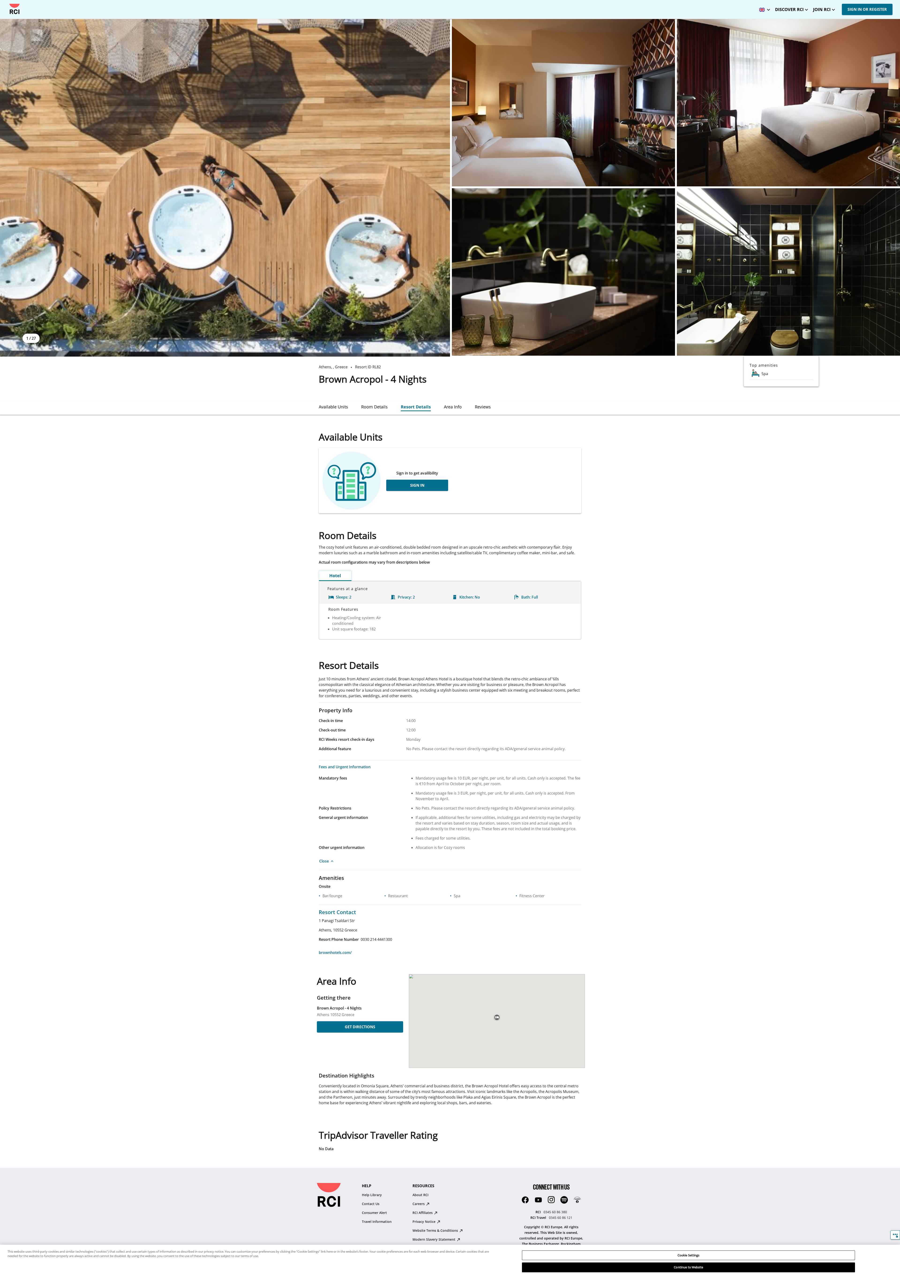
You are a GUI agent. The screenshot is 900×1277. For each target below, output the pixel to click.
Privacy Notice (424, 1221)
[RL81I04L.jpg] (788, 272)
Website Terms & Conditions (435, 1230)
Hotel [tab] (335, 575)
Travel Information (377, 1221)
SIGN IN (417, 485)
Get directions (360, 1026)
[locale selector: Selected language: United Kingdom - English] (763, 8)
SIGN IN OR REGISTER (867, 9)
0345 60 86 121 (560, 1217)
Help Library (372, 1195)
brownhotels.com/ (335, 952)
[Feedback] (895, 1235)
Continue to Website (688, 1267)
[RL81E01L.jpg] (225, 188)
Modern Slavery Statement (434, 1239)
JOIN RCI (822, 9)
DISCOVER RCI (789, 9)
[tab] (333, 406)
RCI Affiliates (423, 1212)
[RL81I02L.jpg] (788, 102)
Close (324, 861)
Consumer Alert (374, 1212)
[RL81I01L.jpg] (563, 102)
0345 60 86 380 (555, 1212)
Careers (419, 1204)
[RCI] (14, 9)
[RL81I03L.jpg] (563, 272)
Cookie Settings (689, 1255)
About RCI (420, 1195)
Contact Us (370, 1204)
